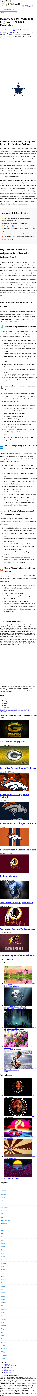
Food (2, 1260)
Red (2, 1335)
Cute (2, 1237)
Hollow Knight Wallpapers (12, 1030)
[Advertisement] (18, 59)
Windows (4, 1355)
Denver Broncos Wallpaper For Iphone (18, 850)
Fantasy (3, 1250)
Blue (2, 1217)
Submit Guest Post (9, 9)
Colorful (3, 1227)
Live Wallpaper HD (28, 6)
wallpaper (19, 165)
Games (3, 1269)
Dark (2, 1240)
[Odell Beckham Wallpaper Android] (14, 898)
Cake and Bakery (6, 1220)
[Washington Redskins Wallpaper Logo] (14, 925)
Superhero (4, 1348)
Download (3, 711)
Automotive (4, 1207)
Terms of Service (8, 1372)
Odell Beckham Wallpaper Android (16, 902)
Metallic (3, 1293)
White (3, 1352)
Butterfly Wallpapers (16, 1049)
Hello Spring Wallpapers (12, 986)
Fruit (2, 1266)
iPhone (3, 1283)
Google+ (18, 710)
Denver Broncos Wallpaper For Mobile (18, 823)
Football (7, 1071)
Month (3, 1299)
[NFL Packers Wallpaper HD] (14, 738)
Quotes (3, 1332)
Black (3, 1214)
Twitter (2, 710)
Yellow (3, 1358)
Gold (2, 1273)
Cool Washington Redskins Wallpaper (17, 955)
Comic (3, 1230)
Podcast (3, 1325)
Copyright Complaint (10, 1365)
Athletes (3, 1204)
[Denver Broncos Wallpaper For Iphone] (14, 846)
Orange (3, 1319)
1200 (5, 698)
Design (3, 1243)
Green (3, 1276)
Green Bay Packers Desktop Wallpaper (18, 768)
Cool (2, 1233)
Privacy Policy (8, 1367)
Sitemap (6, 1369)
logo (5, 705)
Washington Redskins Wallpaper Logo (17, 929)
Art (2, 1200)
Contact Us (7, 1364)
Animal (7, 1049)
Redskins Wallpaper (9, 876)
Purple (3, 1329)
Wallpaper (6, 707)
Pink (2, 1322)
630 (5, 700)
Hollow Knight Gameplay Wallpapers (16, 1008)
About (5, 1362)
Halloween (4, 1279)
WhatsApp (13, 710)
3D (2, 1187)
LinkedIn (23, 710)
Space (3, 1342)
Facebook (7, 710)
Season (3, 1339)
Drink (3, 1246)
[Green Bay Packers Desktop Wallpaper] (14, 764)
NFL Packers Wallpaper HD (13, 742)
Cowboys (6, 702)
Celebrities (4, 1223)
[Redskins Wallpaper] (14, 872)
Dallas (5, 703)
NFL (14, 30)
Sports (3, 1345)
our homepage (5, 201)
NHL (2, 1316)
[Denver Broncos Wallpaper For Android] (14, 790)
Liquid (3, 1286)
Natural (3, 1309)
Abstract (3, 1191)
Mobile (3, 1296)
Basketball (4, 1210)
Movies (3, 1302)
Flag (2, 1253)
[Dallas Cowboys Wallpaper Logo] (18, 89)
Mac (2, 1289)
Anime (3, 1197)
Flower (3, 1256)
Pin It (27, 710)
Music (3, 1306)
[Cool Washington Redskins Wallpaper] (14, 951)
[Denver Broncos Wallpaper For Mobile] (14, 819)
